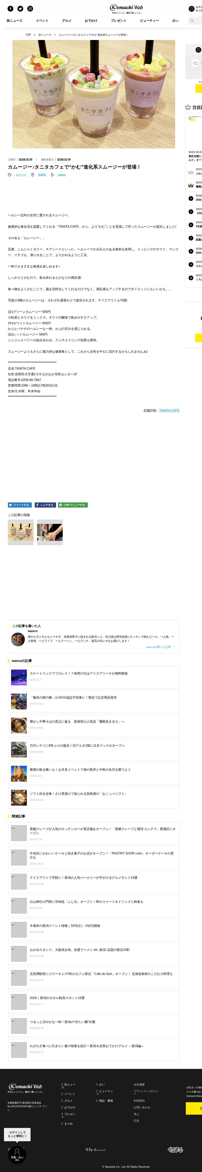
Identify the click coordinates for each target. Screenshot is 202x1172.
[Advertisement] (94, 195)
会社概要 (139, 1084)
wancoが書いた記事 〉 (161, 646)
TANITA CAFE (169, 410)
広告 (136, 1120)
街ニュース (14, 20)
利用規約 (139, 1100)
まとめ (68, 1123)
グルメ (66, 20)
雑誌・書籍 (106, 1100)
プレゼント (119, 20)
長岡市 (42, 174)
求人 (136, 1114)
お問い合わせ (142, 1107)
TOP (28, 34)
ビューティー (149, 20)
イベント (42, 20)
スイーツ (21, 174)
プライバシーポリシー (146, 1093)
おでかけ (91, 20)
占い (175, 20)
